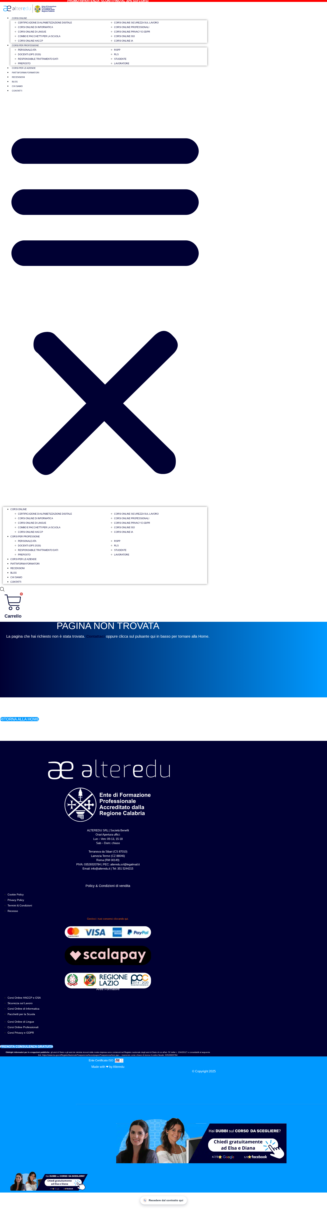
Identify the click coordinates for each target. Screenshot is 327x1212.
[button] (105, 301)
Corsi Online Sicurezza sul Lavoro (136, 22)
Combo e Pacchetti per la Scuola (39, 36)
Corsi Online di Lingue (32, 31)
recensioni (18, 77)
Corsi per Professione (25, 45)
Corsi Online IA (123, 40)
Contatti (17, 91)
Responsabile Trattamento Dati (38, 59)
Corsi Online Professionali (131, 27)
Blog (15, 82)
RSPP (117, 50)
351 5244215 (125, 868)
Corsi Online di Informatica (35, 27)
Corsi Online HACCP (30, 40)
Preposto (24, 63)
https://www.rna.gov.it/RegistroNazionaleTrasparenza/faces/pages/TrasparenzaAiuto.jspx (80, 1055)
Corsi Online (19, 18)
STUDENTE (120, 59)
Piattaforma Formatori (25, 72)
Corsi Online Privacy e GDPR (132, 31)
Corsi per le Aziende (24, 68)
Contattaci (95, 636)
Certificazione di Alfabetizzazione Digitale (45, 22)
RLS (116, 54)
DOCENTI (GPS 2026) (29, 54)
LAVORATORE (121, 63)
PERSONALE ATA (27, 50)
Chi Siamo (17, 86)
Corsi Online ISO (124, 36)
